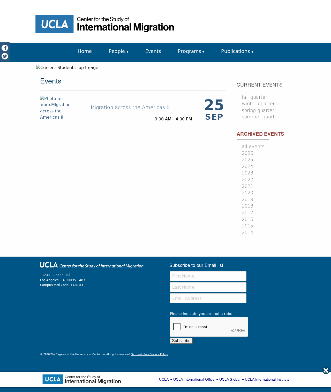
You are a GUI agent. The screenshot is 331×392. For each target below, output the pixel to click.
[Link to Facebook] (5, 47)
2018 (247, 206)
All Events (253, 146)
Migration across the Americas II (130, 107)
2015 (247, 225)
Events (153, 51)
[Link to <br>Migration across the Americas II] (60, 107)
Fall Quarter (254, 97)
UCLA (164, 379)
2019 (247, 199)
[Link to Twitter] (5, 55)
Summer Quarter (260, 116)
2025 (247, 159)
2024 (247, 166)
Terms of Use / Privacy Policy (149, 354)
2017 (247, 212)
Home (85, 51)
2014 (247, 232)
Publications (235, 51)
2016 (247, 219)
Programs (189, 51)
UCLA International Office (194, 379)
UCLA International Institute (267, 379)
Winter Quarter (258, 103)
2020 (247, 192)
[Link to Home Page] (92, 267)
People (117, 51)
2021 (247, 186)
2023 (247, 172)
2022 (247, 179)
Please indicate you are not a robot (202, 314)
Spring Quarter (258, 110)
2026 (247, 153)
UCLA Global (229, 379)
